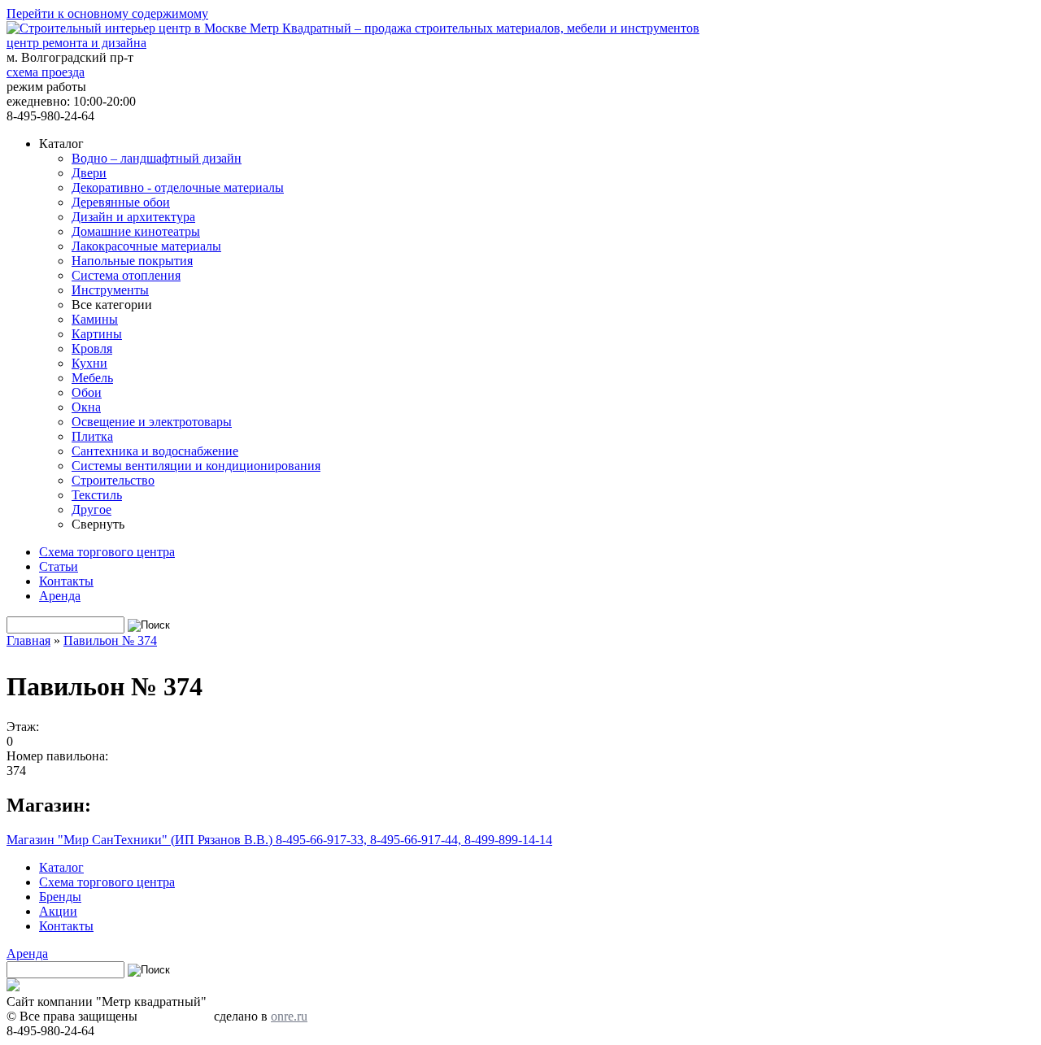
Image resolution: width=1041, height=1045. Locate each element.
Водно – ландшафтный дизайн (157, 158)
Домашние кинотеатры (136, 231)
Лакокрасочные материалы (146, 246)
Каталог (61, 867)
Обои (87, 392)
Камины (95, 319)
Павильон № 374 (110, 640)
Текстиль (97, 495)
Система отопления (126, 275)
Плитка (92, 436)
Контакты (66, 581)
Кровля (92, 348)
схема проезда (46, 72)
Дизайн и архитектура (133, 217)
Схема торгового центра (107, 552)
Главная (28, 640)
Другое (91, 509)
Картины (97, 334)
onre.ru (289, 1016)
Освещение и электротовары (152, 422)
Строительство (113, 480)
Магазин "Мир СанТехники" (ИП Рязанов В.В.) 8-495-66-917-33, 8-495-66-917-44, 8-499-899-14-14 (279, 840)
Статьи (58, 566)
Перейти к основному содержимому (107, 13)
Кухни (89, 363)
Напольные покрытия (132, 261)
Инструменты (110, 290)
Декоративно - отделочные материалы (178, 187)
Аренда (60, 596)
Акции (58, 911)
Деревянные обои (121, 202)
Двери (89, 173)
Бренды (60, 896)
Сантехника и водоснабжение (155, 451)
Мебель (92, 378)
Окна (86, 407)
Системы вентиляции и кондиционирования (196, 465)
